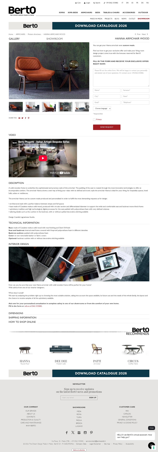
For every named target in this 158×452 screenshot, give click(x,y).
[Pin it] (29, 118)
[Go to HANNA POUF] (25, 349)
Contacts (31, 417)
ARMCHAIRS (86, 12)
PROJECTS (108, 19)
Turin (79, 417)
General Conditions (127, 420)
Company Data (81, 444)
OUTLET (132, 19)
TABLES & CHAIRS (111, 12)
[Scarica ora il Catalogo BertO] (79, 27)
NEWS (124, 19)
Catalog (127, 414)
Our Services (31, 411)
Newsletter (127, 417)
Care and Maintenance (31, 423)
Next (144, 34)
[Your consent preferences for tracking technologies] (153, 447)
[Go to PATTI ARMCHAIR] (97, 349)
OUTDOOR (143, 12)
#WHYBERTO (31, 426)
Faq (127, 411)
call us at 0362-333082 (33, 306)
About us (31, 414)
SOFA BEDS (73, 12)
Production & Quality (31, 420)
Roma (79, 414)
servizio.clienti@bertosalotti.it (96, 441)
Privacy (99, 119)
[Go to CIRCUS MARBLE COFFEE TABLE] (133, 349)
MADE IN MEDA (96, 19)
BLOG (117, 19)
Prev (138, 34)
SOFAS (62, 12)
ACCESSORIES (129, 12)
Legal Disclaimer (95, 444)
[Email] (19, 118)
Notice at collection (79, 450)
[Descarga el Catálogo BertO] (79, 375)
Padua (79, 420)
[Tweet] (22, 118)
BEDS (97, 12)
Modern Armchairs (34, 34)
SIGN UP (92, 397)
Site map (107, 444)
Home (11, 34)
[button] (79, 135)
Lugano (79, 426)
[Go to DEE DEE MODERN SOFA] (61, 349)
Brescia (79, 423)
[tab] (27, 39)
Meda (79, 411)
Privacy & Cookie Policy (127, 423)
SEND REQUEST (106, 127)
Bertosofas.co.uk (22, 11)
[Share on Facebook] (25, 118)
